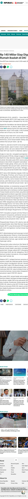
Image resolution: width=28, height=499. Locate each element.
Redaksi (13, 481)
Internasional (3, 470)
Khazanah (6, 50)
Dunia (8, 34)
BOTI (5, 128)
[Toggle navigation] (1, 2)
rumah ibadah (18, 304)
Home (1, 50)
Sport (23, 467)
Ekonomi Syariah (12, 30)
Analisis (13, 467)
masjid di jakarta (9, 304)
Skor (23, 463)
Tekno (12, 470)
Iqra (12, 465)
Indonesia (3, 34)
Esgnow (2, 472)
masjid (2, 304)
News (1, 467)
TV (0, 474)
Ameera (2, 463)
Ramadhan (13, 474)
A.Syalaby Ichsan (6, 63)
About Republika (4, 481)
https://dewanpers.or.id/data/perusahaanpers (12, 491)
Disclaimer (2, 483)
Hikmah (13, 34)
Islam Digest (25, 465)
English (23, 472)
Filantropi (18, 34)
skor (20, 30)
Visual (12, 472)
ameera (3, 30)
